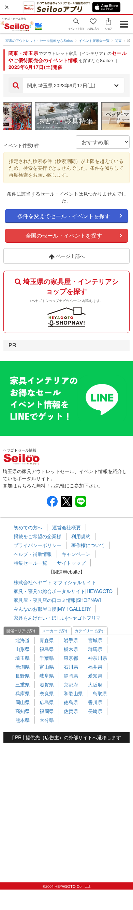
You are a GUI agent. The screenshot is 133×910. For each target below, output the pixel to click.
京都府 (71, 684)
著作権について (88, 545)
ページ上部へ (70, 256)
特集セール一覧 (30, 562)
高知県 (22, 711)
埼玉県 (22, 657)
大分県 (47, 719)
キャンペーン (76, 553)
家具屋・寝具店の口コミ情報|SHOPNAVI (57, 599)
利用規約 (80, 536)
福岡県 (47, 711)
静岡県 (71, 675)
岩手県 (71, 640)
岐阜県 (47, 675)
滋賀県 (47, 684)
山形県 (22, 649)
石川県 (71, 666)
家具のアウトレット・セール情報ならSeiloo (39, 40)
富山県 (47, 666)
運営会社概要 (66, 527)
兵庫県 (22, 693)
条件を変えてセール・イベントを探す (63, 216)
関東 (118, 40)
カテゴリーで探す (90, 630)
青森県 (47, 640)
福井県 (95, 666)
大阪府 (95, 684)
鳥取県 (100, 693)
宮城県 (95, 640)
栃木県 (71, 649)
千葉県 (47, 657)
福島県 (47, 649)
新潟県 (22, 666)
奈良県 (47, 693)
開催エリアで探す (21, 630)
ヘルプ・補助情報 (33, 553)
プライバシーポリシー (37, 545)
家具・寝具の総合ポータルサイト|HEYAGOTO (63, 591)
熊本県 (22, 719)
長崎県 (95, 711)
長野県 (22, 675)
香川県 (95, 702)
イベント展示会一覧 (94, 40)
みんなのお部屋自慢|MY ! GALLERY (52, 608)
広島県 (47, 702)
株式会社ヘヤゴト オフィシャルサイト (55, 582)
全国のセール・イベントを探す (64, 235)
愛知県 (95, 675)
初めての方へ (28, 527)
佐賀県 (71, 711)
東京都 (71, 657)
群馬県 (95, 649)
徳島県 (71, 702)
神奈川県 (97, 657)
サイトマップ (71, 562)
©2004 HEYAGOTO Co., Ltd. (67, 886)
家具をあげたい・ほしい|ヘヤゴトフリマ (57, 617)
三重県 (22, 684)
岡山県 (22, 702)
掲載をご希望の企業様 (37, 536)
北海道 (22, 640)
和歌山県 (73, 693)
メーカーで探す (55, 630)
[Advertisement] (66, 809)
